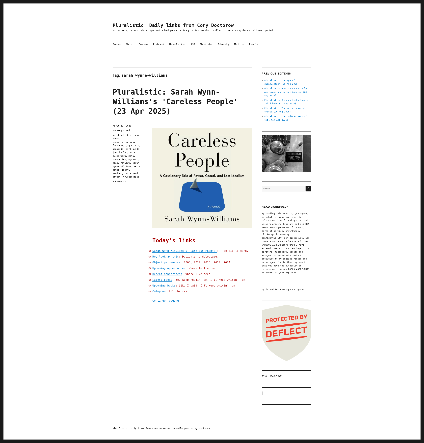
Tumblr (254, 44)
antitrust (119, 135)
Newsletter (177, 44)
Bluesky (224, 44)
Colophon (159, 291)
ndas (115, 163)
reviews (125, 163)
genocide (118, 149)
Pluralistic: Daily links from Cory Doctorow (173, 25)
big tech (132, 135)
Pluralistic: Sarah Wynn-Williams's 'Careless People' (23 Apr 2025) (175, 102)
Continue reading (165, 300)
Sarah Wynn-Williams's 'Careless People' (184, 250)
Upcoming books (164, 285)
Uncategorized (121, 130)
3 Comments (119, 181)
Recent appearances (167, 274)
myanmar (133, 159)
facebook (118, 145)
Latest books (162, 279)
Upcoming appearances (169, 268)
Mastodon (206, 44)
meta (131, 156)
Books (117, 44)
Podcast (159, 44)
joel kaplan (120, 152)
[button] (286, 154)
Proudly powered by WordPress (192, 428)
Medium (239, 44)
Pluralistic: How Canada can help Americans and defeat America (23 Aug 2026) (285, 92)
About (130, 44)
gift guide (132, 149)
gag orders (132, 145)
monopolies (119, 159)
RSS (192, 44)
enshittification (123, 142)
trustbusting (131, 177)
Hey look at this (165, 256)
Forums (143, 44)
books (116, 138)
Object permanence (166, 262)
